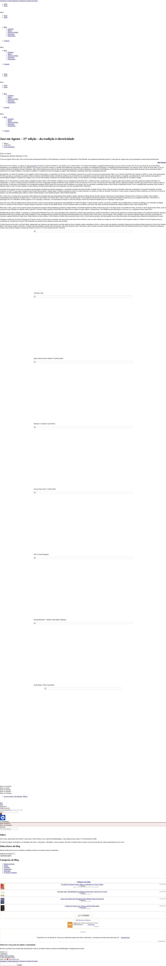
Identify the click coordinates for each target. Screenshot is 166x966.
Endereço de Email (6, 853)
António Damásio (82, 907)
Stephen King (125, 937)
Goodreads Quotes (161, 941)
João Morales (161, 162)
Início (5, 4)
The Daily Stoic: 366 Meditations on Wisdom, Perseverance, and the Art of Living (82, 891)
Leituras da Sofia (83, 882)
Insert (19, 965)
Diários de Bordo (13, 32)
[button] (83, 12)
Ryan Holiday (82, 893)
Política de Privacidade (7, 956)
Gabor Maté (83, 885)
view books (96, 926)
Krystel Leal (15, 959)
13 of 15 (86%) (91, 924)
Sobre (5, 6)
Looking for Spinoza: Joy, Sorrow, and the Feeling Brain (82, 906)
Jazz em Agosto (32, 166)
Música (10, 30)
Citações (83, 932)
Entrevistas (11, 34)
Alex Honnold (82, 900)
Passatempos (11, 36)
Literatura (11, 29)
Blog (5, 27)
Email (2, 952)
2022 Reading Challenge (83, 920)
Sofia (75, 923)
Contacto (6, 41)
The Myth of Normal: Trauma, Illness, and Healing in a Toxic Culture (82, 884)
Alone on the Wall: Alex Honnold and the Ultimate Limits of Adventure (82, 899)
